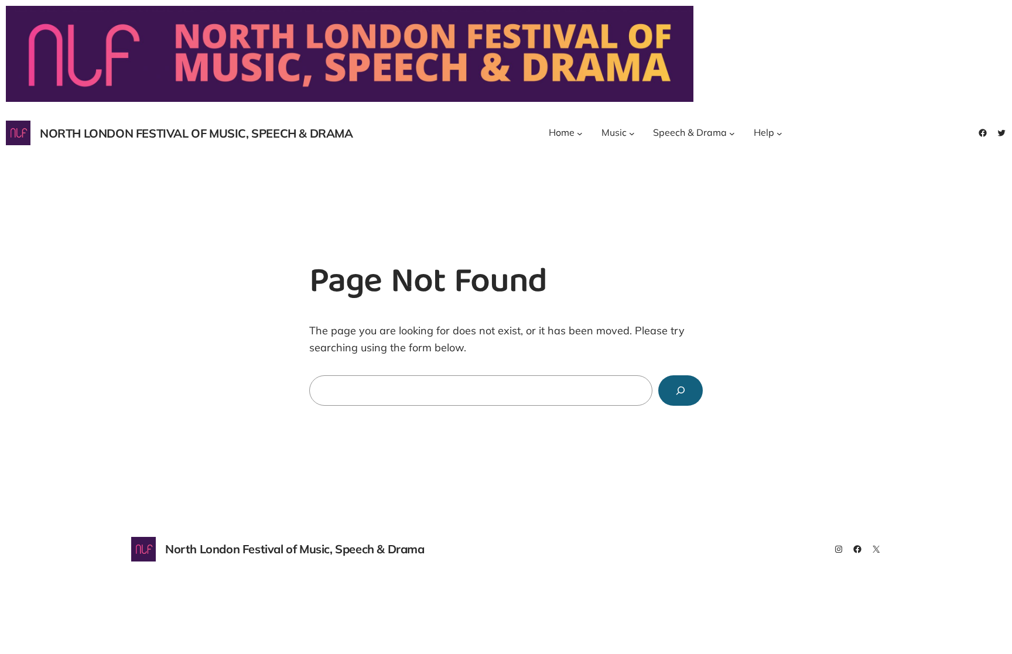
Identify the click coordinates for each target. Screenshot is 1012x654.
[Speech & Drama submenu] (732, 133)
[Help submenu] (779, 133)
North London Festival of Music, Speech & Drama (196, 133)
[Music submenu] (632, 133)
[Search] (680, 390)
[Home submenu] (580, 133)
